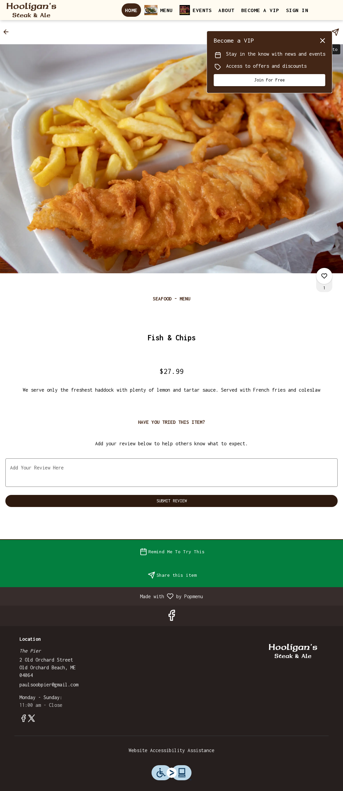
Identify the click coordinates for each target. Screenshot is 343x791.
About (226, 10)
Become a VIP (260, 10)
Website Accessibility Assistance (171, 750)
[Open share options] (335, 32)
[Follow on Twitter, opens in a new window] (31, 719)
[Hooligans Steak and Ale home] (35, 10)
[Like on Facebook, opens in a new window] (171, 617)
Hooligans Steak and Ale (293, 651)
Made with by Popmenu (104, 596)
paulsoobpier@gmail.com (48, 684)
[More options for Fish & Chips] (324, 276)
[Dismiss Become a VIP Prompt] (322, 40)
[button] (8, 31)
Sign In (297, 10)
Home (131, 10)
